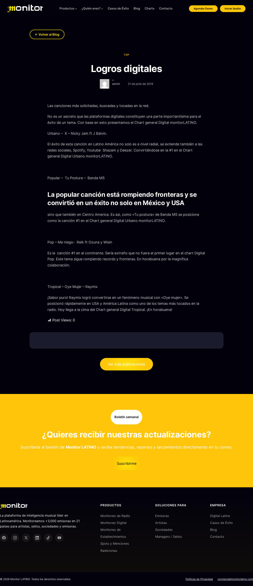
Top (126, 54)
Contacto (217, 537)
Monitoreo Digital (113, 523)
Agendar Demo (203, 8)
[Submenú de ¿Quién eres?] (102, 8)
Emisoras (162, 516)
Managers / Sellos (168, 537)
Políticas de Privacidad (199, 579)
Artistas (161, 523)
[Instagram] (15, 538)
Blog (213, 530)
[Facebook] (4, 538)
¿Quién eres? (91, 8)
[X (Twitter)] (26, 538)
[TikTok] (48, 538)
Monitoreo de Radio (115, 516)
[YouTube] (59, 538)
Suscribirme (126, 463)
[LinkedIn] (37, 538)
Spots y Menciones (114, 543)
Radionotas (108, 551)
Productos (66, 8)
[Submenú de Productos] (76, 8)
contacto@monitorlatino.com (235, 579)
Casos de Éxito (221, 523)
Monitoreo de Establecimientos (113, 533)
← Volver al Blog (47, 34)
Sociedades (164, 530)
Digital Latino (220, 516)
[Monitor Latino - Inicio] (25, 8)
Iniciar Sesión (233, 8)
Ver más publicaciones (126, 364)
